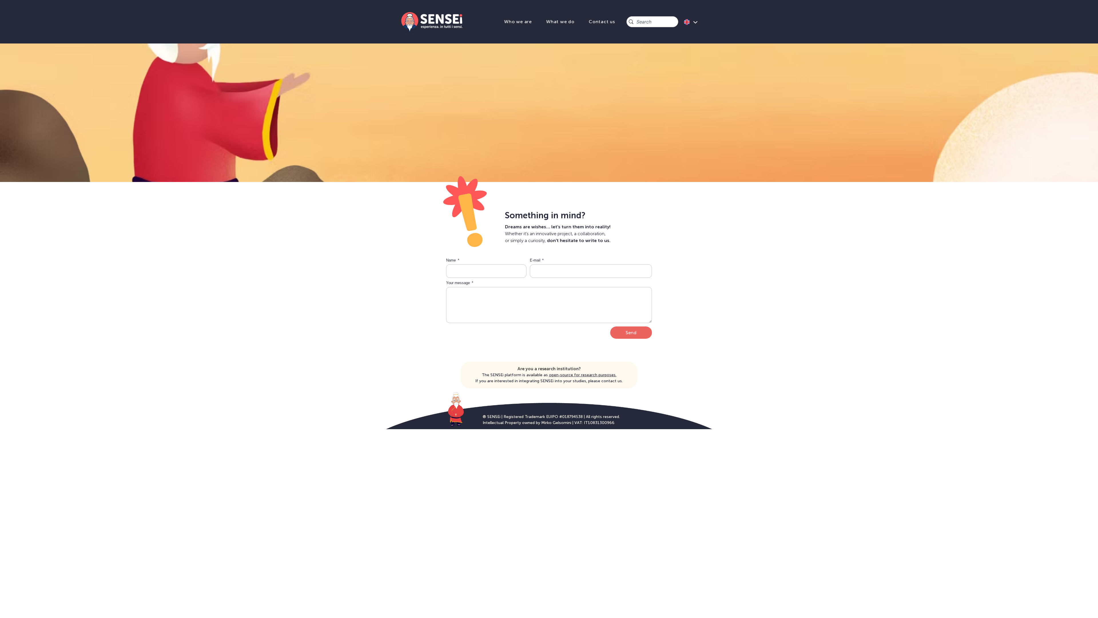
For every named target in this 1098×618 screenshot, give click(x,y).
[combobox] (652, 21)
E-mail (536, 260)
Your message (458, 283)
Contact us (602, 21)
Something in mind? (545, 215)
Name (451, 260)
